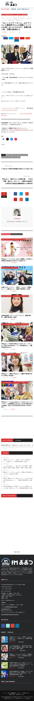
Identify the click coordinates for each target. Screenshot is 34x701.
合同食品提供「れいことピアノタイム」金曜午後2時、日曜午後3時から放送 (16, 316)
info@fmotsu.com (10, 600)
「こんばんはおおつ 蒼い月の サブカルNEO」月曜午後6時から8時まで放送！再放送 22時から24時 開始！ (20, 647)
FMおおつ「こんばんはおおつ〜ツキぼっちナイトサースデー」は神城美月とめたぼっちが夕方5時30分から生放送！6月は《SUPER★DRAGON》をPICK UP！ (17, 404)
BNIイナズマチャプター (7, 611)
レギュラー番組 (21, 14)
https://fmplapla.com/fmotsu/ (19, 130)
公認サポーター (26, 693)
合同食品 (4, 157)
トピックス (14, 14)
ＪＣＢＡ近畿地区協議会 (7, 607)
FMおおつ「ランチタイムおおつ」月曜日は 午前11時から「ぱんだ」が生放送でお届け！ (20, 654)
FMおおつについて (20, 694)
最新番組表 (13, 693)
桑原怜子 (13, 157)
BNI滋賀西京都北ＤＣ (6, 609)
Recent (3, 632)
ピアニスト (14, 154)
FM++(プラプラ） (5, 239)
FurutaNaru (14, 262)
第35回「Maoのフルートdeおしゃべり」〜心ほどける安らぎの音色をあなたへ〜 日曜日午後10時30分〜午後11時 (21, 664)
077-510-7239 (8, 589)
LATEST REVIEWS (7, 440)
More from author (17, 234)
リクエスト (19, 693)
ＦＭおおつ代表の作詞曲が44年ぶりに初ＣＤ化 (17, 169)
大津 (8, 157)
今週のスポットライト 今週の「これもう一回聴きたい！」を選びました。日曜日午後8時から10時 (16, 288)
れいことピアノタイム (23, 154)
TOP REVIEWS (18, 440)
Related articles (6, 234)
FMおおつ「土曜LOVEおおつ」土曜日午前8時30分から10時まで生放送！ (16, 374)
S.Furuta (13, 642)
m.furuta (4, 32)
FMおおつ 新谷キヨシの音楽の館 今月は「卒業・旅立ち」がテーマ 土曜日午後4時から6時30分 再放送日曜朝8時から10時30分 (17, 181)
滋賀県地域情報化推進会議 (7, 614)
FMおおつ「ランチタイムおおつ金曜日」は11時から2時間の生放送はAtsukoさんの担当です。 (17, 260)
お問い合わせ (12, 694)
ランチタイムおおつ (14, 239)
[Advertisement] (17, 526)
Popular (10, 632)
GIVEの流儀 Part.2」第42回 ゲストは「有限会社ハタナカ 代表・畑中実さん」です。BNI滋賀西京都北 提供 (20, 673)
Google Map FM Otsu (6, 586)
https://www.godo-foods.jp (9, 110)
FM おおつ (10, 697)
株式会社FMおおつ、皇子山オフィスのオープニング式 (15, 445)
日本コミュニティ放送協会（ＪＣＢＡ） (11, 604)
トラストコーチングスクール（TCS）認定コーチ (13, 612)
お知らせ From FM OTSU (6, 14)
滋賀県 (18, 157)
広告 (9, 693)
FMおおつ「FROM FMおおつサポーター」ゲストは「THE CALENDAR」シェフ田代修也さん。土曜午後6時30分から (16, 345)
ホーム (5, 693)
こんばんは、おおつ (14, 267)
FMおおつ (8, 154)
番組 (26, 14)
